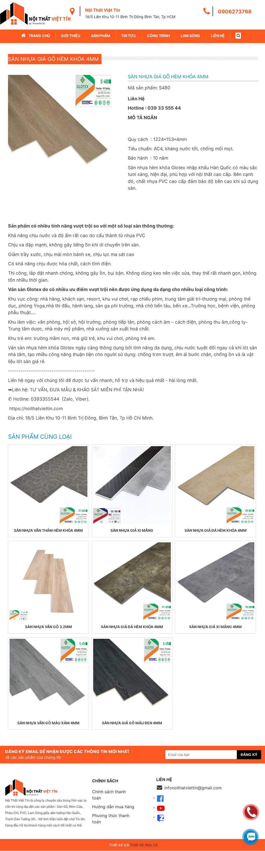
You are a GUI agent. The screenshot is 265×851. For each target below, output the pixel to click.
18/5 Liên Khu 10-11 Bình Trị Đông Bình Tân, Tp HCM (130, 17)
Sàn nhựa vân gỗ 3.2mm (48, 627)
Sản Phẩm (100, 35)
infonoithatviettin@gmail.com (193, 787)
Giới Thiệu (70, 35)
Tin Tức (128, 35)
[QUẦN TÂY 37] (48, 485)
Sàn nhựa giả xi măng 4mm (215, 627)
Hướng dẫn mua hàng (113, 806)
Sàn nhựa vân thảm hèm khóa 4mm (48, 530)
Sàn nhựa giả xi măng (132, 530)
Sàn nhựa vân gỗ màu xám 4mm (48, 723)
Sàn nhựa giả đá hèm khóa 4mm (216, 530)
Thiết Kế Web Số (144, 845)
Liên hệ (218, 35)
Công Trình (158, 35)
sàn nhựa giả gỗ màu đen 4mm (132, 723)
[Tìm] (238, 36)
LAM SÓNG (190, 35)
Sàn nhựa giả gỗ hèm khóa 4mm (53, 59)
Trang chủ (39, 35)
